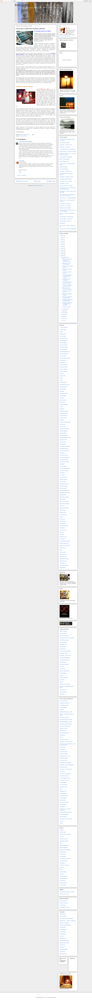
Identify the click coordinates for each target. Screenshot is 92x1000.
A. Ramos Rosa (63, 329)
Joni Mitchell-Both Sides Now (66, 179)
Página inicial (37, 181)
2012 (62, 248)
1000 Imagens (63, 914)
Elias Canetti (62, 402)
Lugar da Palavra (63, 860)
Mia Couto (62, 505)
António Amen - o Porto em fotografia (67, 920)
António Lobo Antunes (64, 635)
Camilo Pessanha (63, 364)
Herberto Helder (63, 433)
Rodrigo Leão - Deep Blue (65, 207)
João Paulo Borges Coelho (65, 437)
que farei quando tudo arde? (66, 812)
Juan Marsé (62, 472)
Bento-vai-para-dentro (64, 732)
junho (63, 318)
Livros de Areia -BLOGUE (65, 858)
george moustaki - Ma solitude (66, 185)
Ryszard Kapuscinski (64, 543)
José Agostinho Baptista (65, 446)
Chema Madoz (63, 927)
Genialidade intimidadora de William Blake (67, 300)
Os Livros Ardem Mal (64, 802)
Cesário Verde (63, 375)
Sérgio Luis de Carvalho (65, 684)
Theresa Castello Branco (24, 141)
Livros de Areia (63, 856)
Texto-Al (61, 821)
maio (63, 320)
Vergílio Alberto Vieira (64, 558)
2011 (62, 250)
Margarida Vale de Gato (65, 492)
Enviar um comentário (22, 175)
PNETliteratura (63, 804)
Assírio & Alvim (63, 832)
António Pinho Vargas (64, 640)
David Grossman (63, 382)
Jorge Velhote (62, 444)
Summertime (62, 223)
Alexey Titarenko (63, 916)
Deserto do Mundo (64, 753)
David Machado (63, 644)
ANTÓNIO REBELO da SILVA (66, 721)
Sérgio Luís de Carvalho (65, 545)
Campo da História (64, 366)
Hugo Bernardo (63, 905)
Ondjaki (61, 516)
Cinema (61, 378)
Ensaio (61, 406)
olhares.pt (62, 947)
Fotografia (62, 419)
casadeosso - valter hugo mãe (66, 741)
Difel (60, 843)
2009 (62, 253)
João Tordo (62, 666)
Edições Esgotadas (64, 847)
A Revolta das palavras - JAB (66, 711)
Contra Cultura (63, 747)
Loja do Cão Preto (63, 786)
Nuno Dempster (63, 514)
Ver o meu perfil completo (65, 35)
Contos (61, 380)
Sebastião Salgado (64, 949)
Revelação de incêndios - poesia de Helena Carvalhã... (67, 304)
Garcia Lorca (62, 426)
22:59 (20, 172)
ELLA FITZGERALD (64, 169)
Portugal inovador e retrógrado (66, 279)
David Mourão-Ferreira (64, 384)
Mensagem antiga (51, 181)
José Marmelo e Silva (64, 461)
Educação (62, 397)
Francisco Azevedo (64, 902)
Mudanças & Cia (63, 791)
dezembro (64, 257)
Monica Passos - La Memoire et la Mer (68, 151)
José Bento (62, 452)
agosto (63, 314)
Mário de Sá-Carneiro (64, 501)
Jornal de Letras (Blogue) (65, 773)
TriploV (61, 823)
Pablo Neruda (62, 521)
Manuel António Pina (64, 483)
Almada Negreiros (63, 340)
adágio (62, 42)
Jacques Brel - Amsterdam (65, 203)
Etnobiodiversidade (64, 758)
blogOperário (62, 735)
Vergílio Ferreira (63, 560)
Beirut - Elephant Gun (64, 161)
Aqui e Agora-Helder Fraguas (66, 724)
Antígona (61, 829)
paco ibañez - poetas (64, 183)
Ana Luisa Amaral (63, 633)
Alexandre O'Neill (63, 338)
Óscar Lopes (62, 519)
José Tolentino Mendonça (65, 468)
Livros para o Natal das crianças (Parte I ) (67, 297)
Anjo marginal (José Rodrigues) (66, 918)
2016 (62, 242)
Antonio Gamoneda (64, 353)
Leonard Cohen (63, 477)
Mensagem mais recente (22, 181)
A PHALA (61, 709)
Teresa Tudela (63, 552)
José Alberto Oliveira (64, 448)
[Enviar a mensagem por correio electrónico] (33, 134)
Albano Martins (63, 333)
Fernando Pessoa (63, 415)
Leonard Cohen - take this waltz (66, 216)
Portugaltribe (62, 806)
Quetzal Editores (63, 871)
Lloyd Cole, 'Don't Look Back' (66, 181)
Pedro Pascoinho (63, 900)
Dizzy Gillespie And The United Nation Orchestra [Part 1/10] (68, 188)
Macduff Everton (63, 938)
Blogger (54, 997)
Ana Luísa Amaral (63, 344)
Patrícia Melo (62, 523)
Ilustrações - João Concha (65, 655)
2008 (62, 255)
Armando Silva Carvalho (65, 358)
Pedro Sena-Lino (63, 530)
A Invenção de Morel (64, 705)
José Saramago (63, 466)
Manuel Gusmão (63, 488)
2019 (62, 241)
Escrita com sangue (66, 306)
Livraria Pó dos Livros (64, 780)
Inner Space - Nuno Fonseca (66, 769)
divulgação (62, 391)
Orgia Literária (63, 800)
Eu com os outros (63, 760)
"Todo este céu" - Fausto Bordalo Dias (68, 197)
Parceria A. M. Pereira (64, 865)
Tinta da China (63, 885)
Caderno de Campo (64, 739)
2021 (62, 237)
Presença (62, 867)
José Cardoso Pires (64, 455)
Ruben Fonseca (63, 536)
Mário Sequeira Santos (64, 503)
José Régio (62, 463)
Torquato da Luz (63, 554)
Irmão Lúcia (62, 771)
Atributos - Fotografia (64, 922)
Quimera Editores (63, 876)
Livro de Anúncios (63, 784)
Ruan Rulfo (62, 534)
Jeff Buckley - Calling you (65, 147)
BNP (60, 737)
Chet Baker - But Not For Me (66, 144)
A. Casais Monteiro (64, 327)
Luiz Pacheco (62, 668)
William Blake (62, 567)
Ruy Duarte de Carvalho (65, 541)
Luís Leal (62, 936)
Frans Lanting (63, 931)
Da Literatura (62, 749)
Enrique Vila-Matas (64, 404)
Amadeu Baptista (63, 342)
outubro (64, 310)
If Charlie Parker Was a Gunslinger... (67, 891)
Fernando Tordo (63, 417)
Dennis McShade (63, 386)
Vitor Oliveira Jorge (64, 565)
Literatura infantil (23, 135)
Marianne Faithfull (63, 166)
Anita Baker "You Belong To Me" (66, 176)
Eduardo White (63, 395)
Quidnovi (61, 874)
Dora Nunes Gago (63, 393)
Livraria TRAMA (63, 782)
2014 (62, 244)
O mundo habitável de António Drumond (66, 282)
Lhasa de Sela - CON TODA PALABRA (68, 228)
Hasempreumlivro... (64, 767)
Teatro (61, 549)
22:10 (20, 158)
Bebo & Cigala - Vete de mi (65, 221)
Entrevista (62, 408)
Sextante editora (63, 882)
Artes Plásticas (63, 360)
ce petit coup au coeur (64, 893)
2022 (62, 235)
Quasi (61, 869)
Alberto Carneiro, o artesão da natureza (67, 288)
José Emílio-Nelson (64, 459)
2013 (62, 246)
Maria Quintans (63, 494)
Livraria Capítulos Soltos (65, 778)
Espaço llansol (63, 648)
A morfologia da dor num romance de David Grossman (67, 276)
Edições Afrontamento (64, 845)
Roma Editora (62, 880)
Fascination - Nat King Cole (65, 171)
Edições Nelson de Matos (65, 849)
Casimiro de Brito (63, 371)
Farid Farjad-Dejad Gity (65, 142)
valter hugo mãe (63, 556)
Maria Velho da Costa (64, 497)
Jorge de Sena (63, 441)
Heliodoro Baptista (63, 430)
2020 (62, 239)
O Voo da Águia (63, 797)
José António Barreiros (64, 450)
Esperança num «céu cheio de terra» (66, 264)
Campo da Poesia (63, 369)
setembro (64, 312)
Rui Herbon (62, 538)
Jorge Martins (62, 933)
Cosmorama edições (64, 841)
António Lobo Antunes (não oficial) (67, 637)
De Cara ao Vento (63, 751)
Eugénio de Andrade (64, 411)
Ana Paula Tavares (64, 347)
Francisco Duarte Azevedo (65, 422)
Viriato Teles (62, 563)
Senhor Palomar (63, 816)
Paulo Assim (62, 527)
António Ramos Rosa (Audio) (66, 719)
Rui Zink (61, 681)
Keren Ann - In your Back (65, 205)
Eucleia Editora (63, 852)
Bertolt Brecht (62, 362)
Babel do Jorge (63, 730)
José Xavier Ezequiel (64, 470)
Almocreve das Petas (64, 717)
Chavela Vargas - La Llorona (66, 218)
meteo (61, 789)
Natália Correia (63, 512)
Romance (62, 532)
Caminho (61, 836)
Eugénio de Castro (64, 413)
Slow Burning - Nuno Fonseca (66, 818)
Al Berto (61, 331)
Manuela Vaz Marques (64, 940)
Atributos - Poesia (63, 728)
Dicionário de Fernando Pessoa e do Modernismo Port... (67, 260)
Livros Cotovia (63, 854)
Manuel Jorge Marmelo (65, 490)
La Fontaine (62, 475)
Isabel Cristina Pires (64, 435)
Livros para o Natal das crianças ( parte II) (67, 285)
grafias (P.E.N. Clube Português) (66, 764)
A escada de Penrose (64, 703)
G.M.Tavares (62, 424)
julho (63, 316)
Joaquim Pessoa (63, 439)
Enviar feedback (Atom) (38, 185)
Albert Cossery (63, 336)
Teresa (20, 160)
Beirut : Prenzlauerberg (65, 159)
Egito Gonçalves (63, 400)
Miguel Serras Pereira (64, 508)
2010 (62, 252)
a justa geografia (63, 707)
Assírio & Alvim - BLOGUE (65, 834)
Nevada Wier (62, 944)
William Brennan (63, 953)
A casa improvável (63, 700)
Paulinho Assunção (64, 525)
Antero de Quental (63, 349)
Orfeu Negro (62, 862)
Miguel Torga (62, 510)
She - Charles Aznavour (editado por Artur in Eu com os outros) (67, 195)
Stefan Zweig (62, 547)
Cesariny (61, 373)
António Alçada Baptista (65, 351)
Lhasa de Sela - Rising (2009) (66, 156)
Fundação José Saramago (65, 762)
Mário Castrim (63, 499)
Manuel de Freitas (63, 486)
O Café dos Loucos (64, 795)
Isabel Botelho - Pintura (65, 907)
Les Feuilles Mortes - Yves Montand (67, 149)
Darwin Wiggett (63, 929)
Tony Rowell (62, 951)
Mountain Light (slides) (64, 942)
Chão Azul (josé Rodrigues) (65, 925)
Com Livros (22, 4)
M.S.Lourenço (63, 481)
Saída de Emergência (64, 814)
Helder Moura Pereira (64, 428)
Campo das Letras (63, 838)
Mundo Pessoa (63, 793)
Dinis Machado (63, 389)
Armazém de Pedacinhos (65, 726)
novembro (64, 309)
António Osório (63, 355)
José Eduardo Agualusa (65, 457)
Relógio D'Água (63, 878)
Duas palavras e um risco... (65, 756)
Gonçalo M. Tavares (64, 653)
